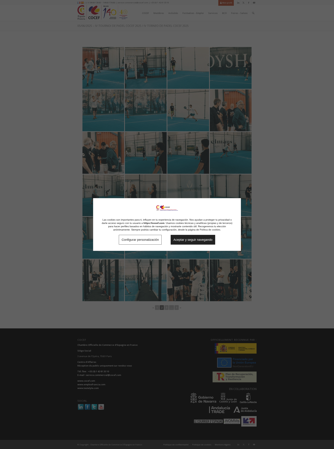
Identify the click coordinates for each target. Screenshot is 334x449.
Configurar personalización (140, 239)
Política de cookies (210, 229)
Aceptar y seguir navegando (192, 239)
